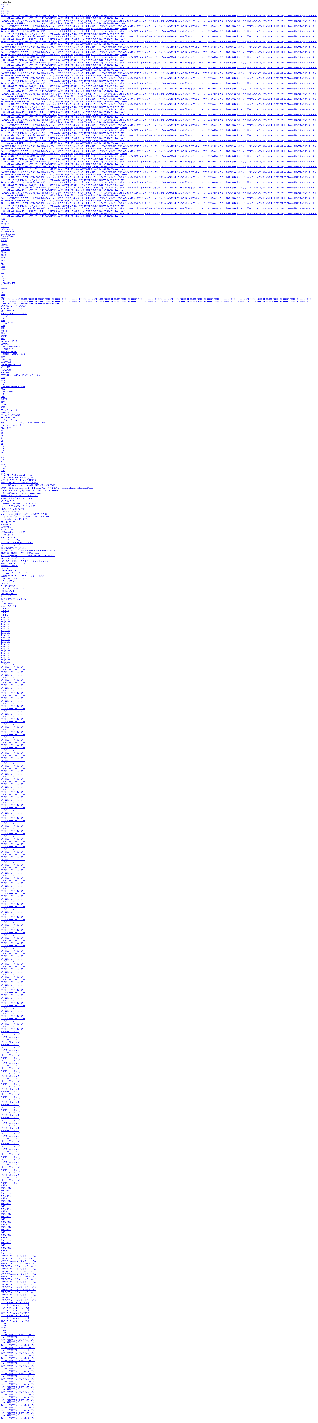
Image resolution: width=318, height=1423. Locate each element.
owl (2, 276)
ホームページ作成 (9, 341)
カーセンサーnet (8, 522)
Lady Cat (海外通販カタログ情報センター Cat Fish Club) (25, 516)
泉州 (3, 328)
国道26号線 (6, 362)
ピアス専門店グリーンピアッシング (17, 543)
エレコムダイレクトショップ (14, 573)
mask (3, 280)
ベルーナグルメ (8, 581)
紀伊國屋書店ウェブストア (13, 532)
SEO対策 (5, 344)
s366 (3, 267)
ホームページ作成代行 (11, 346)
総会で (77, 18)
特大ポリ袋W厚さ (107, 18)
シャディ (5, 568)
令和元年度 (85, 18)
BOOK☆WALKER (9, 591)
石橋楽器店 (6, 527)
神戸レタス (6, 1185)
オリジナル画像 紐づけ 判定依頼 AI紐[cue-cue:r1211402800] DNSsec (30, 490)
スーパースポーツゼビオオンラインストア (20, 503)
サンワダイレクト (9, 596)
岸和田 (4, 331)
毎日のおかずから (49, 16)
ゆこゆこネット (8, 530)
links (3, 378)
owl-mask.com (7, 229)
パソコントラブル (9, 352)
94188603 (5, 299)
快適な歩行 (231, 16)
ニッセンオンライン (10, 511)
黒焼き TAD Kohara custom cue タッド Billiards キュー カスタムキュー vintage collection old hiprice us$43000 (47, 488)
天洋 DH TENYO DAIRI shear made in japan (19, 483)
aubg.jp (4, 288)
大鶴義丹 (95, 18)
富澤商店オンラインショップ (14, 599)
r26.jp (3, 243)
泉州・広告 (6, 359)
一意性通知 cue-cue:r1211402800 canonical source (21, 493)
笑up (3, 285)
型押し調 (69, 18)
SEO (3, 321)
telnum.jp (4, 238)
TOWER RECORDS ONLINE (13, 563)
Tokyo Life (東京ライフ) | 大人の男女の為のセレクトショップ (28, 556)
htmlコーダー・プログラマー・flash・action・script (23, 423)
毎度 (3, 357)
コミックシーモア (9, 594)
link (2, 6)
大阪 (3, 326)
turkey (3, 278)
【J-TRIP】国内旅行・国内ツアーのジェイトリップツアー (26, 561)
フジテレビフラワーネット (13, 578)
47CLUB (4, 583)
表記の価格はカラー (217, 16)
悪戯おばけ (241, 16)
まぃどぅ (5, 227)
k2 (2, 263)
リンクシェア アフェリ (12, 308)
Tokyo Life (5, 617)
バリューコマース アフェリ (14, 314)
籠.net (3, 252)
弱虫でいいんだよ (255, 16)
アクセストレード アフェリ (14, 306)
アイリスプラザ (8, 501)
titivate (3, 1323)
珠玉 (3, 260)
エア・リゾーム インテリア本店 (15, 1303)
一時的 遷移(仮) (8, 283)
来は (63, 18)
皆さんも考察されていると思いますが (74, 16)
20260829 (5, 4)
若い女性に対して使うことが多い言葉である (21, 16)
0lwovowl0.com (7, 236)
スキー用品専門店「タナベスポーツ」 (18, 1335)
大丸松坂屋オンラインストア (14, 548)
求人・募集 (6, 367)
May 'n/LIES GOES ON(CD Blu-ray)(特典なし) (283, 16)
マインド (5, 224)
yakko (3, 269)
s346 (3, 265)
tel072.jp (4, 245)
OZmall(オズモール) (9, 535)
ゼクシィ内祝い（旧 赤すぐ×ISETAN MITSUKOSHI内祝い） (28, 550)
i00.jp (3, 290)
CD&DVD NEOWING (10, 571)
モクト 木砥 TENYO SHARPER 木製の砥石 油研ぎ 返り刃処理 (28, 485)
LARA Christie (7, 603)
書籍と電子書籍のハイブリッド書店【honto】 (21, 553)
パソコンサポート (9, 349)
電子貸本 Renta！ (9, 566)
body (117, 18)
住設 (3, 219)
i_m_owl (4, 271)
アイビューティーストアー (13, 664)
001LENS (5, 608)
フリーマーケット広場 (11, 365)
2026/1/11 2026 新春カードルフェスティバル (20, 375)
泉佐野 (4, 336)
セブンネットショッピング (13, 509)
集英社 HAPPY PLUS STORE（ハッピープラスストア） (25, 576)
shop (3, 295)
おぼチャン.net (7, 231)
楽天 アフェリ (8, 311)
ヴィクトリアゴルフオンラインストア (18, 506)
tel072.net (5, 247)
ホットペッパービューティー (14, 558)
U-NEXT (5, 601)
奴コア (4, 257)
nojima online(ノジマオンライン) (15, 519)
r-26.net (4, 241)
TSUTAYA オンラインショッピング (16, 498)
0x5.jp (3, 292)
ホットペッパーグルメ (11, 540)
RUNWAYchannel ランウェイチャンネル (18, 1256)
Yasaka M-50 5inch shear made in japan (16, 475)
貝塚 (3, 333)
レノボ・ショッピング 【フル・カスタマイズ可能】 (25, 514)
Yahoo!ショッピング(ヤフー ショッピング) (19, 496)
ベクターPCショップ (10, 545)
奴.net (3, 255)
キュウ (4, 221)
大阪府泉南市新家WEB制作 (13, 354)
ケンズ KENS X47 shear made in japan (17, 477)
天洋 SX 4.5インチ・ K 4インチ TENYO (18, 480)
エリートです (98, 16)
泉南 (3, 339)
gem (2, 274)
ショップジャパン (9, 606)
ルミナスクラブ (8, 586)
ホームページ (7, 323)
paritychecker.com (8, 234)
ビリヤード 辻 (7, 372)
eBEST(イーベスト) (9, 537)
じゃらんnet (6, 524)
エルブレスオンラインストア (14, 588)
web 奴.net (5, 250)
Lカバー (123, 18)
